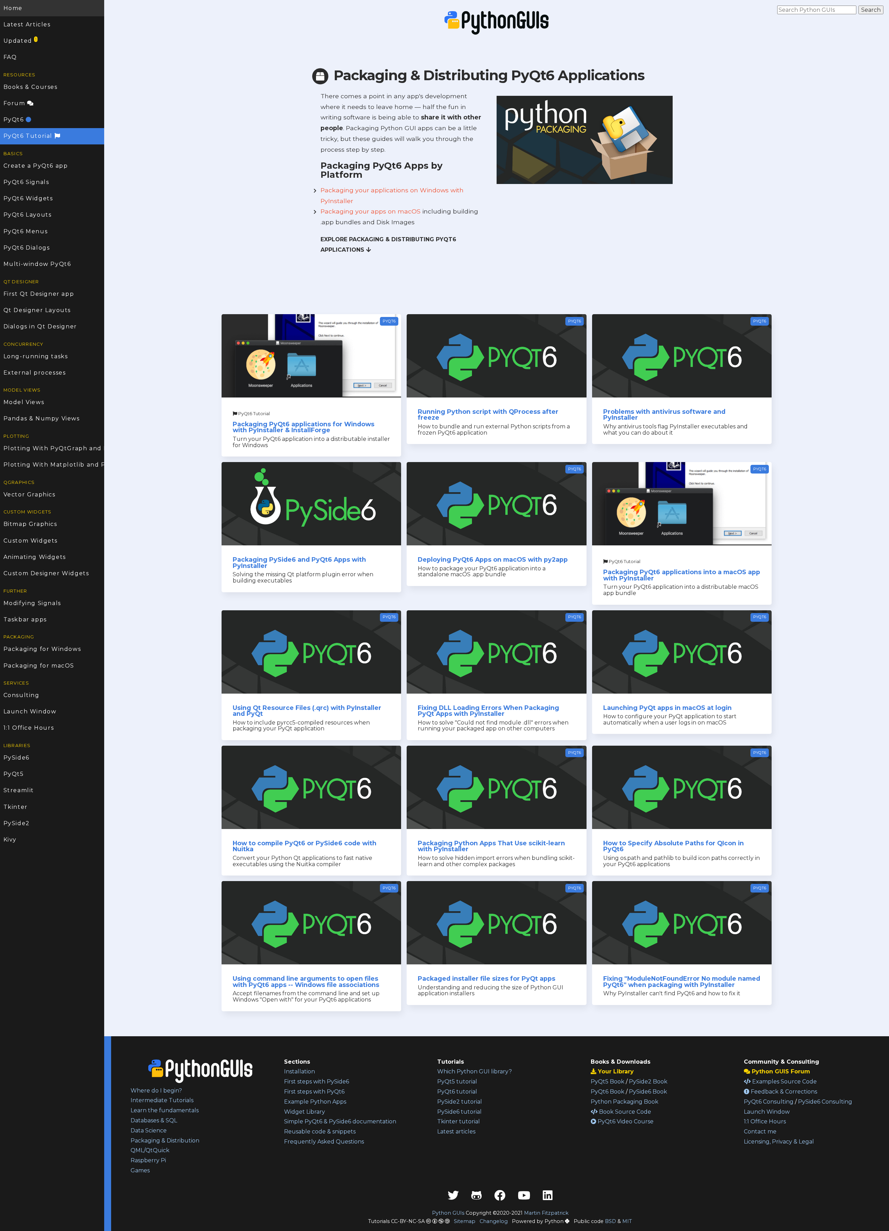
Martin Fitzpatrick (546, 1213)
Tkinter (15, 807)
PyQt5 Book (607, 1081)
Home (13, 8)
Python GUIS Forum (780, 1071)
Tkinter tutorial (458, 1121)
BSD (610, 1221)
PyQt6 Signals (26, 182)
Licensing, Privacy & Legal (779, 1141)
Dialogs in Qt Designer (40, 326)
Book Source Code (624, 1111)
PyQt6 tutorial (457, 1091)
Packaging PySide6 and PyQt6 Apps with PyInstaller (299, 562)
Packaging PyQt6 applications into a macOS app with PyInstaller (681, 575)
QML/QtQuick (150, 1150)
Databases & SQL (154, 1120)
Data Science (149, 1130)
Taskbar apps (25, 619)
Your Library (615, 1071)
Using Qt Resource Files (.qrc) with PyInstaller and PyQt (307, 711)
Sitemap (464, 1221)
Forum (15, 103)
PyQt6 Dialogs (26, 247)
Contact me (760, 1131)
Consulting (21, 695)
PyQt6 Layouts (27, 214)
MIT (627, 1221)
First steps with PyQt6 (314, 1091)
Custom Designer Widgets (46, 573)
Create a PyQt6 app (35, 165)
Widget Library (304, 1111)
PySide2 (16, 823)
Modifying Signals (32, 603)
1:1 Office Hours (28, 728)
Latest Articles (27, 24)
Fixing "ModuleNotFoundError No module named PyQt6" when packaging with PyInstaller (681, 981)
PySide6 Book (648, 1091)
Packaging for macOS (38, 665)
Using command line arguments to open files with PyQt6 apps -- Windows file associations (306, 981)
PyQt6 (14, 119)
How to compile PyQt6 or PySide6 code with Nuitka (304, 846)
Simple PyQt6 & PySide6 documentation (340, 1121)
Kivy (10, 839)
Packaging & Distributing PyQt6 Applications (487, 75)
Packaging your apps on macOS (371, 211)
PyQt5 (13, 774)
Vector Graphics (29, 494)
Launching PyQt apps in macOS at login (667, 707)
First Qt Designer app (38, 294)
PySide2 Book (648, 1081)
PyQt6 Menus (25, 231)
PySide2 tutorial (459, 1101)
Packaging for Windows (42, 649)
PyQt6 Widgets (28, 198)
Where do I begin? (156, 1090)
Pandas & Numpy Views (41, 418)
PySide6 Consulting (825, 1101)
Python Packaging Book (624, 1101)
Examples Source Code (784, 1081)
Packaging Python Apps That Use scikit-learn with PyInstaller (491, 846)
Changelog (494, 1221)
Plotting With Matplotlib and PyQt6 (53, 464)
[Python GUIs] (496, 23)
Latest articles (456, 1131)
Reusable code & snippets (320, 1131)
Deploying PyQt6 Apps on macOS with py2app (493, 559)
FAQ (10, 57)
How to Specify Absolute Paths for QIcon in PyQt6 (673, 846)
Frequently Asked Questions (324, 1141)
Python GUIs (448, 1213)
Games (140, 1170)
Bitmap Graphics (30, 524)
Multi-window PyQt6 (37, 264)
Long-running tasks (35, 356)
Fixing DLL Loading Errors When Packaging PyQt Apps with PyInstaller (488, 711)
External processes (34, 372)
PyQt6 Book (607, 1091)
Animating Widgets (34, 557)
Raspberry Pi (148, 1160)
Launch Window (30, 711)
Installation (299, 1071)
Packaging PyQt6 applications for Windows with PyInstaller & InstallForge (303, 427)
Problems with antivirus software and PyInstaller (664, 414)
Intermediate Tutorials (162, 1100)
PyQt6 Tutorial (29, 136)
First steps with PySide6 (316, 1081)
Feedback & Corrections (783, 1091)
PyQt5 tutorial (457, 1081)
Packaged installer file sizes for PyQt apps (486, 978)
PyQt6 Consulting (769, 1101)
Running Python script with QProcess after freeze (488, 414)
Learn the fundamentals (165, 1110)
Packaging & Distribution (165, 1140)
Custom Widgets (30, 540)
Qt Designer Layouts (37, 310)
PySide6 (16, 757)
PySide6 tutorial (459, 1111)
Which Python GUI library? (474, 1071)
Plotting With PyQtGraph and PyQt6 (53, 448)
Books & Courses (30, 87)
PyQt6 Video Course (625, 1121)
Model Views (23, 402)
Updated (20, 40)
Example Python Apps (315, 1101)
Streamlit (18, 790)
